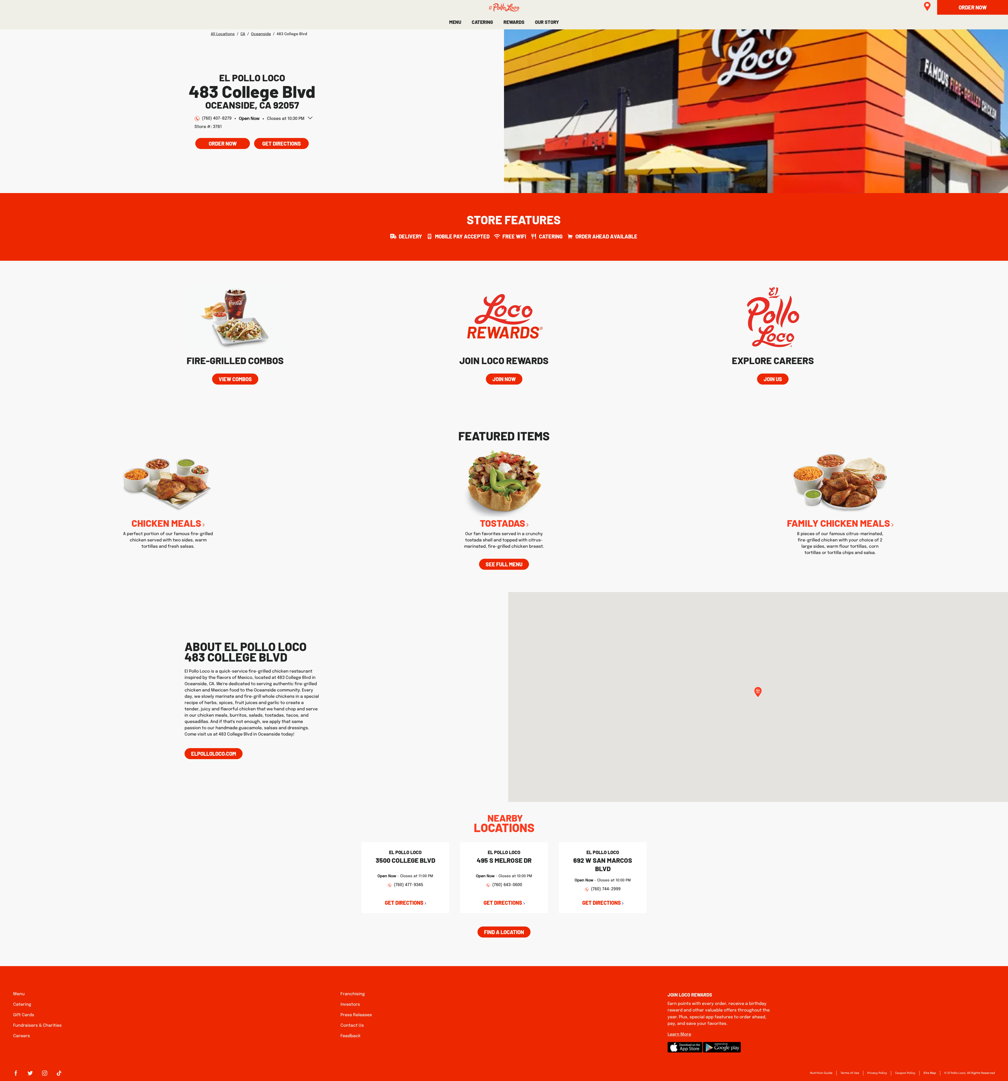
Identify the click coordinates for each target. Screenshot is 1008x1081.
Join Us (773, 379)
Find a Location (504, 932)
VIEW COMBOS (235, 379)
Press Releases (356, 1015)
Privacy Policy (877, 1073)
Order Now (223, 143)
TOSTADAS (502, 523)
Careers (21, 1036)
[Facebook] (15, 1075)
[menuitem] (455, 22)
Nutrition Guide (821, 1073)
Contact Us (352, 1025)
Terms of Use (850, 1073)
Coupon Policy (905, 1073)
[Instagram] (44, 1075)
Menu (19, 994)
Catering (22, 1004)
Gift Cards (23, 1015)
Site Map (929, 1073)
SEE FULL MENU (504, 564)
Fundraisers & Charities (37, 1025)
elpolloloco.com (213, 753)
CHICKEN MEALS (166, 523)
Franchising (352, 994)
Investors (350, 1004)
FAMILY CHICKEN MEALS (838, 523)
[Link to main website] (504, 7)
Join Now (504, 379)
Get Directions (277, 142)
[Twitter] (30, 1075)
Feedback (350, 1036)
